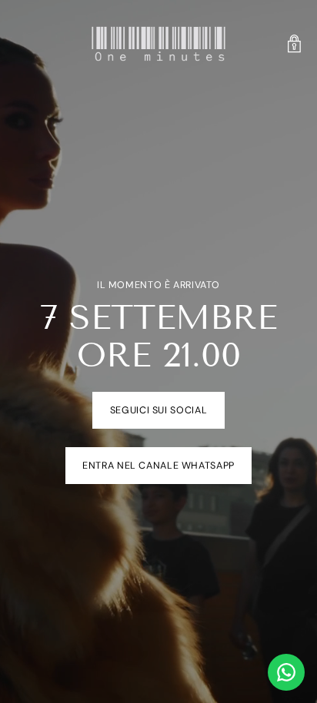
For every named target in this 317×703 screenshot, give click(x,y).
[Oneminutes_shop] (158, 43)
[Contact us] (286, 672)
